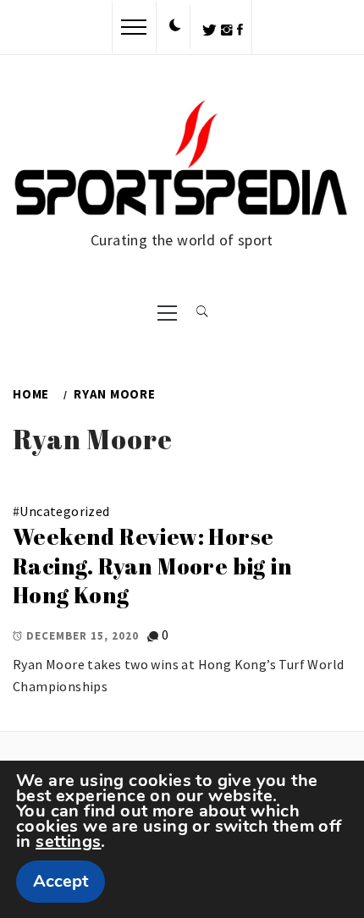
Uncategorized (64, 511)
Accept (60, 881)
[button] (175, 26)
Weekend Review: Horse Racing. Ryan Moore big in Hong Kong (152, 565)
